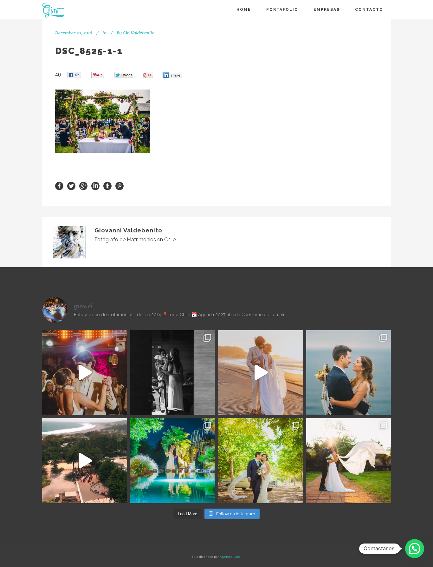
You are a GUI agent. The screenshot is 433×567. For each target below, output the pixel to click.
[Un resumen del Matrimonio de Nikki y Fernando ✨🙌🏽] (348, 460)
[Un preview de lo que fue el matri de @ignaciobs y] (84, 460)
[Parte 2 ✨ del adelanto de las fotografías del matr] (172, 460)
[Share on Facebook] (59, 186)
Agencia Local (231, 556)
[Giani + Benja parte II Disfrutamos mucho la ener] (84, 372)
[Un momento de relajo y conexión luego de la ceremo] (260, 372)
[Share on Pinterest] (119, 186)
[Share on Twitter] (71, 186)
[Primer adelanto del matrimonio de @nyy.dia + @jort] (260, 460)
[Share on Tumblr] (107, 186)
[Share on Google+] (83, 186)
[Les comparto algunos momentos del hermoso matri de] (348, 372)
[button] (414, 548)
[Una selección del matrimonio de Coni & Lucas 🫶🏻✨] (172, 372)
